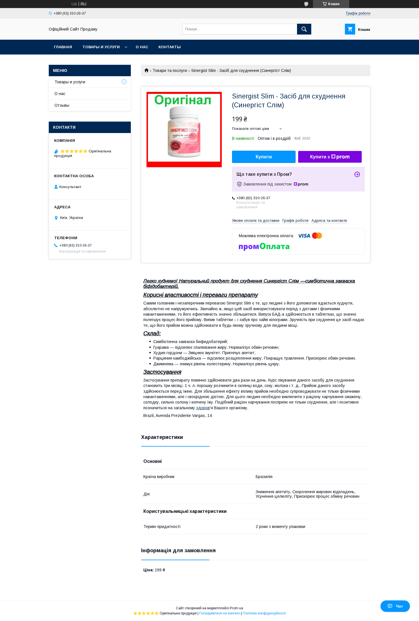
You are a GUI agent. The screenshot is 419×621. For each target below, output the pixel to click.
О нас (142, 47)
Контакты (169, 47)
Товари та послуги (169, 70)
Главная (63, 47)
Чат (399, 606)
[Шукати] (304, 29)
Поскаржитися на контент (219, 613)
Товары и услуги (101, 47)
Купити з (320, 156)
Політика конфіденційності (264, 613)
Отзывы (61, 105)
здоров (203, 408)
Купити (264, 156)
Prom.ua (236, 608)
